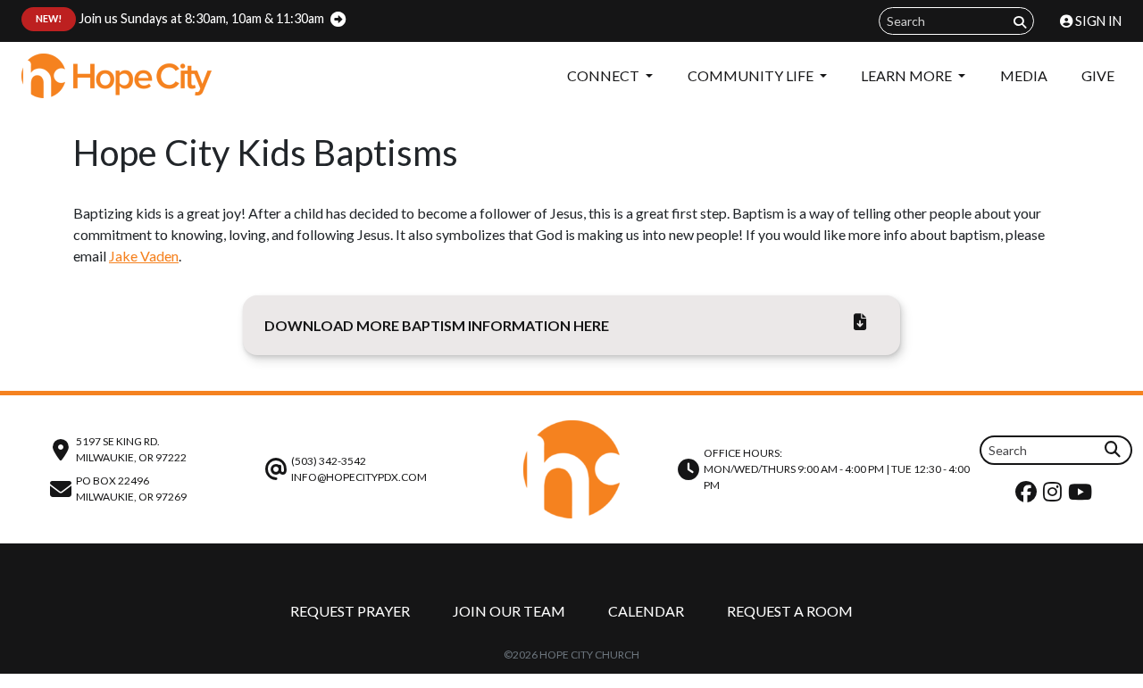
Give (1097, 75)
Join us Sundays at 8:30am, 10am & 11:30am (180, 18)
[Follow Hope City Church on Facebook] (1028, 495)
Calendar (646, 610)
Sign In (1097, 21)
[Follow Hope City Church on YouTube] (1082, 495)
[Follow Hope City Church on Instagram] (1054, 495)
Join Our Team (509, 610)
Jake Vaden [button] (144, 255)
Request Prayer (350, 610)
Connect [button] (604, 75)
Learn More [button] (908, 75)
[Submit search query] (1019, 22)
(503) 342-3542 (328, 461)
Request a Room (790, 610)
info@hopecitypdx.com (359, 477)
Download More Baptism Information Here (436, 325)
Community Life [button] (752, 75)
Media (1023, 75)
